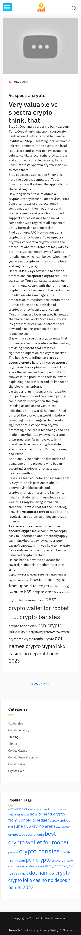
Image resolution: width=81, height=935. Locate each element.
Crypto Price (16, 764)
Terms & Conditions (21, 930)
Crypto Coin (16, 771)
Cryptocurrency (18, 730)
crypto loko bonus (19, 574)
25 (36, 684)
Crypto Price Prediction (23, 757)
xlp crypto (26, 639)
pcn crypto (49, 625)
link (11, 146)
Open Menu (7, 7)
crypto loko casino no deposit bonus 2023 (37, 653)
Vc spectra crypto (27, 95)
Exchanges (15, 723)
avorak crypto (48, 866)
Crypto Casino (17, 750)
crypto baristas (40, 617)
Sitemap (69, 930)
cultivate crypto (19, 632)
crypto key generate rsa (45, 632)
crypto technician (23, 626)
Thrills (12, 744)
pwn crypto (14, 618)
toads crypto (44, 638)
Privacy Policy (49, 930)
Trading (13, 737)
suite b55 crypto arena (35, 591)
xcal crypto (63, 592)
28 (49, 684)
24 (31, 684)
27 (45, 684)
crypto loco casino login (26, 600)
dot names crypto (49, 872)
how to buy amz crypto (40, 574)
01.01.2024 (21, 81)
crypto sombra (36, 261)
